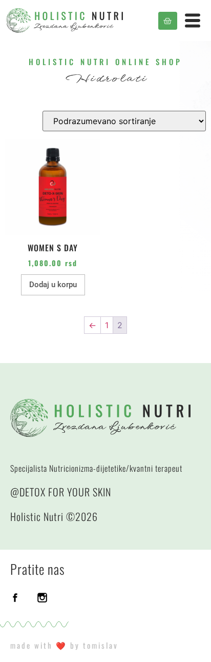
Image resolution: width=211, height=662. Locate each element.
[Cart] (167, 21)
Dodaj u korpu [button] (53, 284)
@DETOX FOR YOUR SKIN (60, 491)
